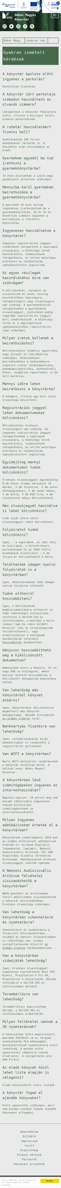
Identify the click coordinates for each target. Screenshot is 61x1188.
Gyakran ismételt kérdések (37, 40)
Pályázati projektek (29, 1164)
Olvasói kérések (29, 1154)
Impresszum (29, 1141)
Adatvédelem (29, 1131)
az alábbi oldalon (16, 718)
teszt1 (29, 1145)
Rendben (49, 1181)
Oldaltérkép (29, 1150)
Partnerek (29, 1159)
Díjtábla (29, 1136)
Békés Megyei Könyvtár (13, 40)
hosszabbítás (12, 642)
